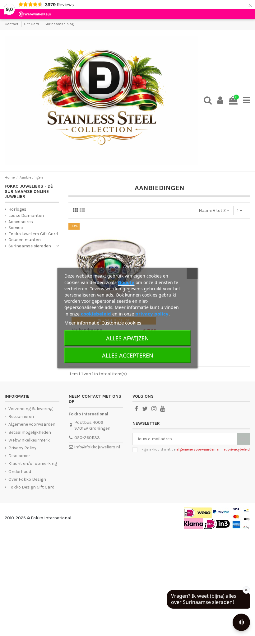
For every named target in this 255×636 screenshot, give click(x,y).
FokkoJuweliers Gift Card (33, 233)
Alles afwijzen (127, 338)
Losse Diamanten (26, 215)
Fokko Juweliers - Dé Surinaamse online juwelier (29, 191)
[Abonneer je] (243, 439)
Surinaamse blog (59, 24)
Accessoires (20, 221)
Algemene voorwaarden (31, 424)
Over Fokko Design (27, 479)
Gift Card (32, 24)
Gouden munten (24, 239)
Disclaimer (19, 455)
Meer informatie (81, 323)
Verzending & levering (30, 408)
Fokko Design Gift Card (31, 487)
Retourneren (21, 416)
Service (15, 227)
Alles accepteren (127, 355)
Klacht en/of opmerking (32, 463)
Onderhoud (19, 471)
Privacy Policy (22, 448)
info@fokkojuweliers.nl (97, 447)
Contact (12, 24)
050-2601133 (87, 437)
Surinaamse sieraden (29, 246)
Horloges (17, 209)
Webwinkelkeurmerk (29, 440)
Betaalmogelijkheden (29, 432)
